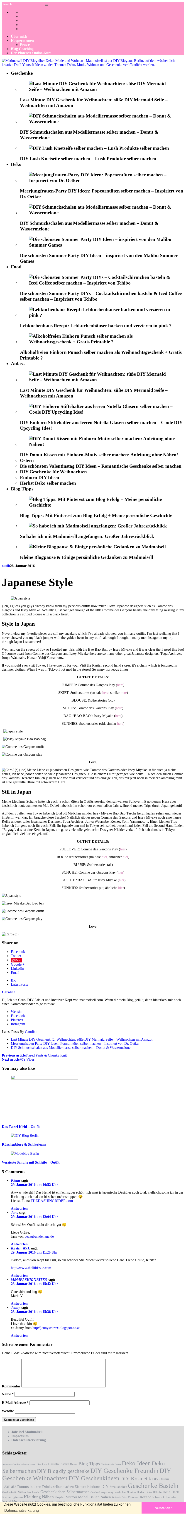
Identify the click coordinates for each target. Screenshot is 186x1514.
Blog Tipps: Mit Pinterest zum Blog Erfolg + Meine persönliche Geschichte (96, 515)
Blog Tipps (22, 489)
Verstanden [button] (164, 1508)
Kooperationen (22, 40)
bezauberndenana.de (39, 1236)
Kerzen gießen (12, 1497)
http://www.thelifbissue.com (31, 1268)
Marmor (71, 1497)
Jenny (15, 1307)
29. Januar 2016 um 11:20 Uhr (34, 1252)
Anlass (17, 363)
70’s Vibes (18, 1059)
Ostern (27, 460)
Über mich (19, 36)
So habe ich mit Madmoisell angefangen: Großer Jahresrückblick (87, 536)
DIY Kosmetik (135, 1479)
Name (8, 1394)
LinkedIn (17, 968)
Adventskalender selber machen (19, 1464)
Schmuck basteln (164, 1497)
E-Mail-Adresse (15, 1402)
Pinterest (17, 1020)
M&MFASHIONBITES (29, 1280)
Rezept (145, 1497)
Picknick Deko (119, 1497)
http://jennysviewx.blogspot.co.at (56, 1328)
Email (15, 972)
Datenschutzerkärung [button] (21, 1510)
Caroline (31, 1032)
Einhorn (80, 1487)
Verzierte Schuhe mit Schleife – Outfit (30, 1162)
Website (16, 1012)
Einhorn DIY (98, 1486)
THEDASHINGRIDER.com (52, 1201)
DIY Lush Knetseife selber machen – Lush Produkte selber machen (88, 158)
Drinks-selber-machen (58, 1487)
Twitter (16, 956)
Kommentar (11, 1386)
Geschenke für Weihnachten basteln (20, 1492)
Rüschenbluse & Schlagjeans (24, 1144)
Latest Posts (19, 984)
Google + (17, 964)
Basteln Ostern (58, 1464)
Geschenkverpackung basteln (106, 1492)
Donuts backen (29, 1486)
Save (18, 960)
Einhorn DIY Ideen (39, 477)
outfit (6, 566)
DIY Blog (47, 1471)
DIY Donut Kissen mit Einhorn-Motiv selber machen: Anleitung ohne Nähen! (99, 454)
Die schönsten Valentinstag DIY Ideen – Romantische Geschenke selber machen (100, 466)
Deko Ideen (136, 1463)
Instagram (18, 1024)
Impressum (20, 1436)
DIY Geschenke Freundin (124, 1470)
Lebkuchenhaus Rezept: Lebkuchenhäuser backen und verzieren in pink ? (96, 325)
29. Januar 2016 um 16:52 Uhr (34, 1185)
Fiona (15, 1180)
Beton (74, 1464)
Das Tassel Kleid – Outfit (21, 1127)
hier (122, 849)
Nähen (105, 1497)
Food (16, 267)
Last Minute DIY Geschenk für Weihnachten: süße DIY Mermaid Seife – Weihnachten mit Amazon (82, 1039)
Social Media (11, 1501)
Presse (25, 45)
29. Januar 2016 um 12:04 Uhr (34, 1217)
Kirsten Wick (20, 1248)
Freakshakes (118, 1487)
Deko (16, 164)
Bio (13, 980)
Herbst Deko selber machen (48, 483)
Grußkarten (129, 1492)
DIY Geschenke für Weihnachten (53, 472)
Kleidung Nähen (39, 1496)
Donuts (9, 1486)
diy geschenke (74, 1471)
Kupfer (60, 1497)
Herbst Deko (144, 1492)
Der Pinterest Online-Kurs (31, 53)
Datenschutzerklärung (28, 1440)
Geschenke (22, 73)
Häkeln (157, 1492)
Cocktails (105, 1464)
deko (118, 1464)
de (112, 1464)
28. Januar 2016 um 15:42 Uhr (34, 1284)
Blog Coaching (22, 49)
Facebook (18, 952)
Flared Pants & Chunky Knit (34, 1055)
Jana (14, 1212)
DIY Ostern (160, 1479)
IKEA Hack (171, 1492)
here (120, 685)
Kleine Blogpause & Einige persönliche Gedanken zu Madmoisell (86, 557)
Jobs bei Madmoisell (26, 1432)
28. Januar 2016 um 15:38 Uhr (34, 1312)
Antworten (19, 1208)
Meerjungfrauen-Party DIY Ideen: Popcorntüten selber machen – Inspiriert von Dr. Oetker (75, 1043)
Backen (42, 1464)
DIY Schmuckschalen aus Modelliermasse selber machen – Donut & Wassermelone (70, 1047)
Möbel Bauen (89, 1497)
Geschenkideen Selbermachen (65, 1491)
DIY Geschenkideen (94, 1478)
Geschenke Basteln (153, 1485)
